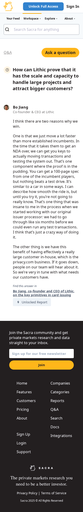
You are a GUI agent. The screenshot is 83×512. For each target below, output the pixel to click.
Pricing (23, 409)
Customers (26, 400)
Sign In (72, 6)
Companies (60, 383)
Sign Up (23, 434)
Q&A (8, 52)
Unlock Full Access (43, 6)
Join (41, 364)
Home (22, 383)
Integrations (61, 435)
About (22, 418)
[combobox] (41, 29)
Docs (54, 426)
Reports (57, 400)
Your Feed (13, 18)
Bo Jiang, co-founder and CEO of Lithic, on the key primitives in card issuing (43, 293)
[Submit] (9, 29)
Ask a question (60, 52)
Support (24, 451)
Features (24, 391)
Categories (59, 391)
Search (56, 418)
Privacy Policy (27, 493)
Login (21, 443)
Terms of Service (53, 493)
